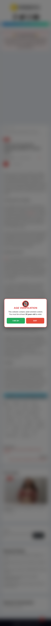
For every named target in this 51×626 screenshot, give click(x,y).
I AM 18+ (15, 321)
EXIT (35, 321)
